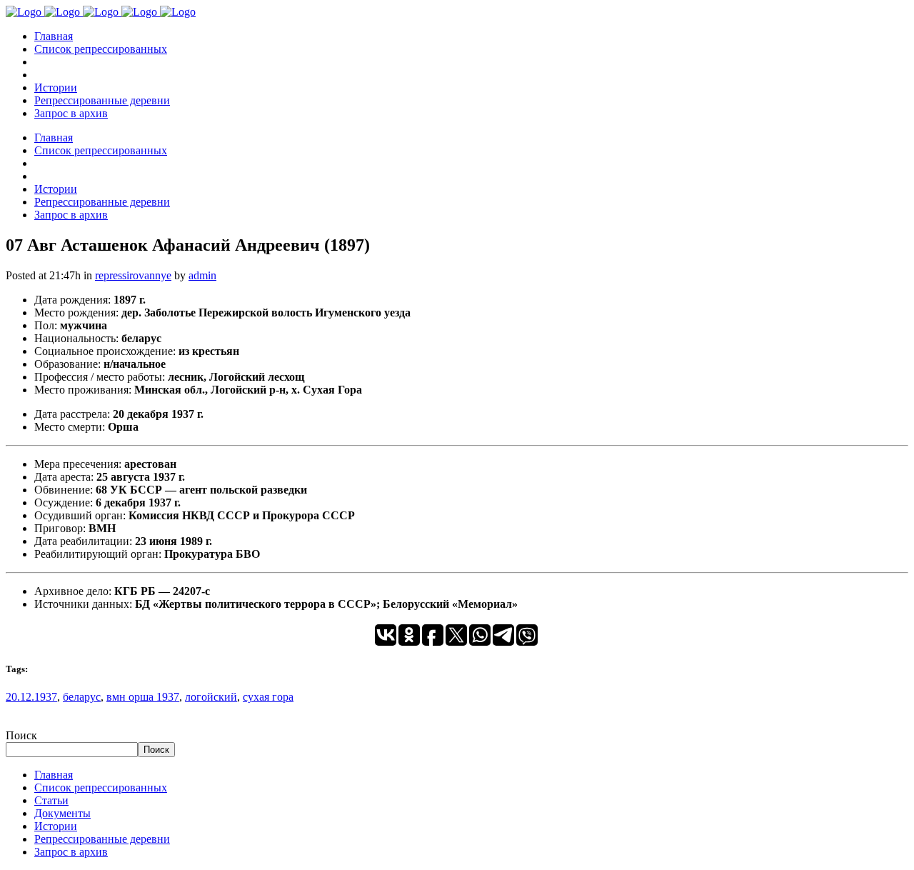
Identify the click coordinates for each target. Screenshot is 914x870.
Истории (55, 826)
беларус (82, 697)
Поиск (21, 735)
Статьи (51, 800)
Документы (62, 813)
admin (202, 275)
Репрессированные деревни (102, 839)
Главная (53, 775)
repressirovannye (133, 275)
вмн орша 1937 (142, 697)
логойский (211, 697)
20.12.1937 (31, 697)
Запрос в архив (71, 852)
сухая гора (268, 697)
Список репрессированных (100, 787)
